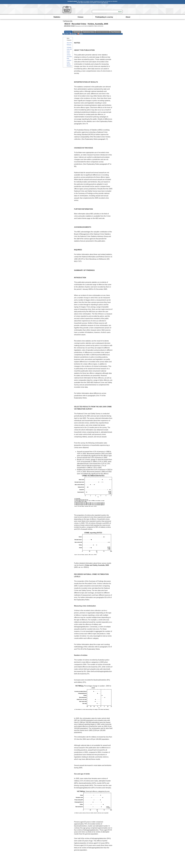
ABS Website (104, 2)
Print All (80, 33)
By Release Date (67, 21)
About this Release (69, 43)
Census (80, 17)
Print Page (73, 33)
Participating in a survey (104, 17)
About (128, 17)
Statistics (56, 17)
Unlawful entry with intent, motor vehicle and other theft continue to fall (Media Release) (69, 57)
